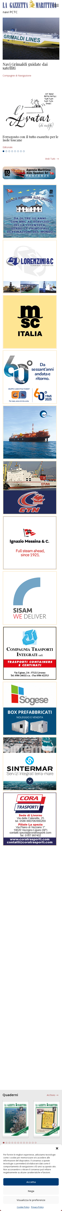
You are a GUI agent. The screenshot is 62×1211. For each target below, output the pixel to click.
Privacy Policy (37, 1207)
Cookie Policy (23, 1207)
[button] (57, 1148)
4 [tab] (12, 151)
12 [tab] (36, 1143)
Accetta (31, 1182)
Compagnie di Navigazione (17, 75)
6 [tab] (18, 151)
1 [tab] (3, 151)
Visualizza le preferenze (31, 1200)
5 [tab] (15, 151)
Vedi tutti (50, 158)
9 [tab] (27, 1143)
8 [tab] (24, 151)
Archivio (51, 1095)
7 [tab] (21, 151)
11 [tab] (33, 1143)
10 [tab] (30, 1143)
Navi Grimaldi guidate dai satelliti (25, 66)
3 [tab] (9, 151)
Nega (31, 1191)
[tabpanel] (31, 142)
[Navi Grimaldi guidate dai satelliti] (31, 39)
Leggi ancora (31, 142)
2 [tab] (6, 151)
